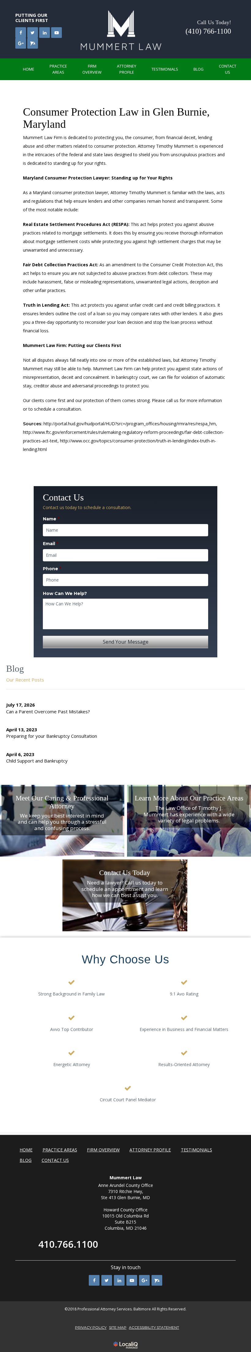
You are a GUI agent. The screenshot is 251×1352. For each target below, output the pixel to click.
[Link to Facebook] (20, 32)
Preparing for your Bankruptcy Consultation (51, 736)
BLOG (198, 69)
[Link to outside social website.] (32, 43)
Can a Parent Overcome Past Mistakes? (48, 711)
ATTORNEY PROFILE (126, 69)
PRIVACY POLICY (91, 1327)
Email (50, 543)
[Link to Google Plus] (20, 43)
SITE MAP (117, 1327)
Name (51, 519)
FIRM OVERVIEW (92, 69)
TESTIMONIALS (165, 69)
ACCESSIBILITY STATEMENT (154, 1327)
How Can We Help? (65, 593)
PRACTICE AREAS (58, 69)
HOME (28, 69)
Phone (52, 568)
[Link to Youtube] (56, 32)
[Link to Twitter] (32, 32)
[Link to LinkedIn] (44, 32)
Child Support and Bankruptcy (37, 761)
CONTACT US (227, 69)
